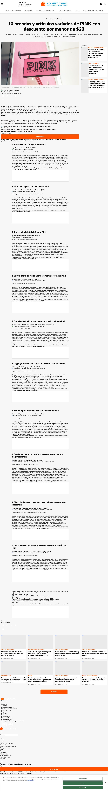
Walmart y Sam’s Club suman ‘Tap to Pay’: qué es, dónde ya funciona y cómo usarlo (67, 653)
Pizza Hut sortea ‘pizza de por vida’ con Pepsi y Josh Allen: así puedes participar (12, 653)
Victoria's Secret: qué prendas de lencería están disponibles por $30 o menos (28, 129)
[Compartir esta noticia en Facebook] (7, 95)
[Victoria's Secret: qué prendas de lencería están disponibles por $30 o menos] (26, 126)
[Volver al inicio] (8, 728)
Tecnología (29, 10)
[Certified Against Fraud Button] (7, 722)
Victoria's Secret (6, 622)
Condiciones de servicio (61, 139)
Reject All (82, 783)
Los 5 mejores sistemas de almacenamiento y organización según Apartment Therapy (39, 679)
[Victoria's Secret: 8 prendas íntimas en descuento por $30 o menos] (30, 596)
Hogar (77, 10)
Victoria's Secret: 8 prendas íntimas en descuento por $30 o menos (35, 599)
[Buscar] (2, 738)
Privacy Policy (5, 716)
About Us (4, 713)
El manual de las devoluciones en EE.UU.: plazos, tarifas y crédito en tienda (94, 653)
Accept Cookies (82, 787)
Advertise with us (6, 719)
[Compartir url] (3, 104)
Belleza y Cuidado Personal (45, 10)
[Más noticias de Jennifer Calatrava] (10, 90)
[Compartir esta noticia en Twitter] (12, 95)
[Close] (105, 783)
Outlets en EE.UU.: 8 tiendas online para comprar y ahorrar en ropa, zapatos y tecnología (96, 69)
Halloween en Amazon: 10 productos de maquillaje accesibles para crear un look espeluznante (96, 53)
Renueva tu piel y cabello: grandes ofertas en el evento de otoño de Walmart (94, 679)
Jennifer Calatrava (9, 91)
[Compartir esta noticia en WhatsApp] (3, 95)
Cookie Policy (30, 780)
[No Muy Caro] (54, 4)
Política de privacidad (37, 139)
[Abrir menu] (2, 4)
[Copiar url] (5, 100)
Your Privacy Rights (82, 778)
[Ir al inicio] (54, 699)
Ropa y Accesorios (65, 10)
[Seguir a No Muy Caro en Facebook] (101, 4)
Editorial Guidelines (7, 718)
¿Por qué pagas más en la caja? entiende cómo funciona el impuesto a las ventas (66, 679)
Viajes (2, 749)
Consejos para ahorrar (13, 10)
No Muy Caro (49, 18)
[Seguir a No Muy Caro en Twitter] (105, 4)
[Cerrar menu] (2, 732)
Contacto (4, 715)
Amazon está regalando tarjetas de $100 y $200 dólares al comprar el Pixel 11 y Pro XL (39, 653)
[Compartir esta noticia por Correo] (15, 95)
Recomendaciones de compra (93, 10)
